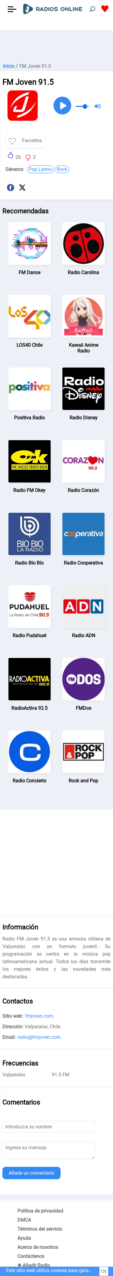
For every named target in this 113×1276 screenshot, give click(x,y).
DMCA (24, 1220)
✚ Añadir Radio (33, 1265)
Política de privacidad (40, 1211)
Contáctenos (30, 1256)
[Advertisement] (56, 45)
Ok (104, 1271)
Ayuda (24, 1238)
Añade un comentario (31, 1173)
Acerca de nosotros (37, 1247)
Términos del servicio (39, 1229)
